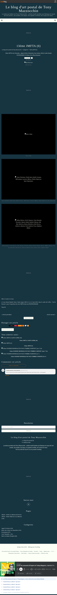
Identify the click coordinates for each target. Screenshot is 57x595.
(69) (9, 536)
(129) (7, 528)
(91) (7, 534)
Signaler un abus (47, 551)
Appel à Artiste (24, 53)
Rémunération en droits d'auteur (14, 553)
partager (30, 573)
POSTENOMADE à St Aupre (23, 55)
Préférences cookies (44, 553)
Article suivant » (51, 314)
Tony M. (26, 449)
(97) (5, 532)
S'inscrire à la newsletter (7, 329)
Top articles (36, 551)
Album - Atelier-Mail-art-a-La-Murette (11, 516)
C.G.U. (52, 551)
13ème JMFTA (8, 53)
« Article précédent (6, 314)
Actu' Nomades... (16, 53)
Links (2, 518)
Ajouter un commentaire (14, 365)
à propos (39, 573)
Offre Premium (24, 553)
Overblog (37, 547)
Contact (40, 551)
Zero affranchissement (35, 55)
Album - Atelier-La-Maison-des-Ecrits (11, 514)
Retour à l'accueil (29, 318)
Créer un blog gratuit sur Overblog (26, 551)
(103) (11, 530)
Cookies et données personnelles (34, 553)
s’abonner (22, 573)
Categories (25, 49)
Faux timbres (37, 53)
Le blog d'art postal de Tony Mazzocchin (28, 9)
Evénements (31, 53)
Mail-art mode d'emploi (46, 53)
